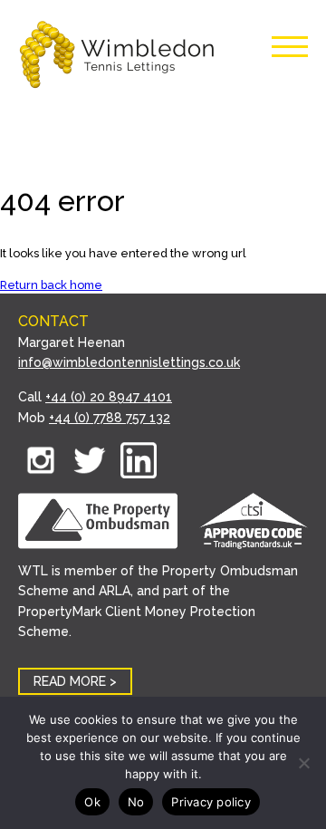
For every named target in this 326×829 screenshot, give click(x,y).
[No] (303, 763)
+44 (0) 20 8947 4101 (108, 397)
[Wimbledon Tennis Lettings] (117, 56)
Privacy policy (211, 802)
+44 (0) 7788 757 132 (109, 417)
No (136, 802)
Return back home (51, 285)
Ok (92, 802)
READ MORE (70, 681)
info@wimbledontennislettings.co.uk (129, 362)
